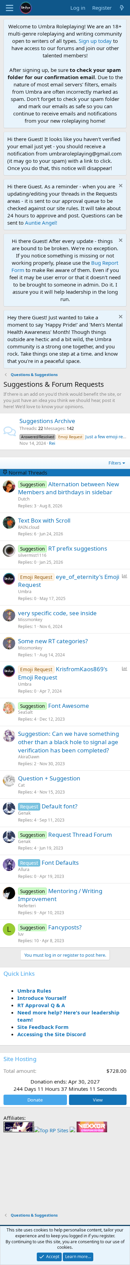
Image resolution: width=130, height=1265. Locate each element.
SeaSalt (25, 712)
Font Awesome (68, 706)
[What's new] (122, 7)
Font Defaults (60, 862)
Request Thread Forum (80, 834)
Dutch (23, 499)
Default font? (59, 806)
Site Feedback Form (43, 1026)
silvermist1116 (32, 555)
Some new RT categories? (53, 641)
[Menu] (9, 8)
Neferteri (27, 906)
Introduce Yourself (41, 997)
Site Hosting (19, 1059)
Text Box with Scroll (44, 520)
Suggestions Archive (47, 421)
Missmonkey (30, 619)
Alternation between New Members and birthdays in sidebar (68, 488)
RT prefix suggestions (77, 548)
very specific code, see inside (57, 613)
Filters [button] (115, 463)
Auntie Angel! (41, 222)
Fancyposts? (64, 927)
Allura (23, 869)
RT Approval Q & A (41, 1005)
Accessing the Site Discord (51, 1034)
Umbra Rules (34, 990)
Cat (21, 785)
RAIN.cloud (28, 527)
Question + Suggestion (49, 778)
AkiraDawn (28, 757)
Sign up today (95, 40)
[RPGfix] (18, 1130)
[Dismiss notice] (120, 186)
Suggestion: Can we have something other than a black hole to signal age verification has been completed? (68, 742)
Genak (24, 813)
